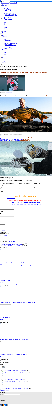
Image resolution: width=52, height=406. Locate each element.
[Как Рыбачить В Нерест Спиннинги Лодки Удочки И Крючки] (3, 379)
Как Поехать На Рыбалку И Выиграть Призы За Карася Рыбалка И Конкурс (12, 243)
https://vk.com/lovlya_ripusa (11, 198)
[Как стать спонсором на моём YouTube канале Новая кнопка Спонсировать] (26, 291)
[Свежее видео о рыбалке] (26, 273)
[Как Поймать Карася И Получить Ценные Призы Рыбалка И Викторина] (3, 370)
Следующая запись (3, 228)
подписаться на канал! (9, 92)
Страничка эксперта (3, 237)
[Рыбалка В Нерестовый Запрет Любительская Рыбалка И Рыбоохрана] (3, 381)
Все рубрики (2, 394)
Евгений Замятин (3, 235)
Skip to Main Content (3, 0)
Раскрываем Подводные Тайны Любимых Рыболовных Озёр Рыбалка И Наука (16, 388)
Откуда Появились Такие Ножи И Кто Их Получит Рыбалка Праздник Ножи (12, 245)
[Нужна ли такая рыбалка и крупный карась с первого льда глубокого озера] (26, 254)
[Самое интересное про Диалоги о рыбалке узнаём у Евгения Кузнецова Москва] (26, 328)
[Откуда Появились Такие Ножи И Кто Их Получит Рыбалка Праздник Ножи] (3, 372)
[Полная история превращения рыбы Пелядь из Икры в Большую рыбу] (26, 346)
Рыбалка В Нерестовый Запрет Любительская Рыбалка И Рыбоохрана (15, 381)
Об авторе (3, 230)
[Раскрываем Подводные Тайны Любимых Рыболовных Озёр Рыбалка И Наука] (3, 388)
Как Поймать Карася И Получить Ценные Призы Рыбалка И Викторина (12, 244)
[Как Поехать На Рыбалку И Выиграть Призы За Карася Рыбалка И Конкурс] (3, 368)
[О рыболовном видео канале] (26, 310)
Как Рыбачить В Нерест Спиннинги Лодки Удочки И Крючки (13, 379)
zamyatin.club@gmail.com (3, 401)
